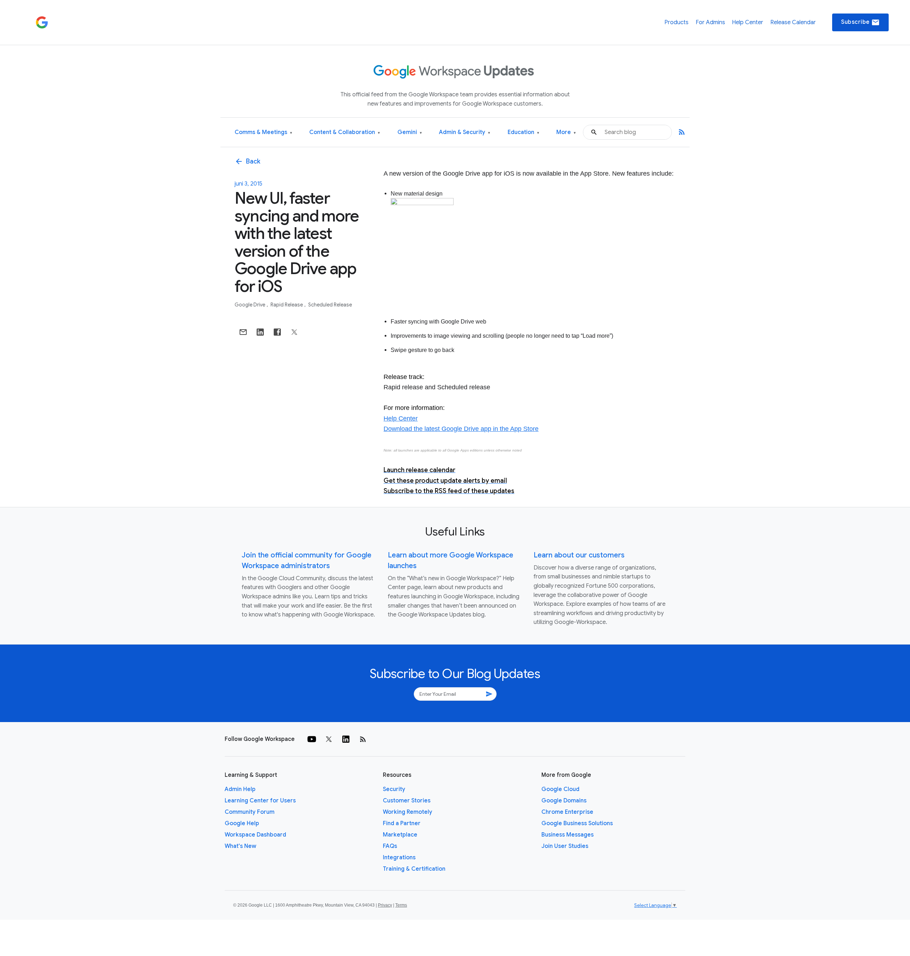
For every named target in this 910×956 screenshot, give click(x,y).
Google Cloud (560, 789)
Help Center (747, 22)
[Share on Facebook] (277, 332)
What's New (240, 846)
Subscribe (860, 22)
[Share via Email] (243, 332)
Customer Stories (406, 800)
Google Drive (250, 304)
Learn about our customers (579, 555)
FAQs (390, 846)
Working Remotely (407, 812)
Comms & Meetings (263, 132)
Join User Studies (564, 846)
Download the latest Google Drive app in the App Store (461, 428)
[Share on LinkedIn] (260, 332)
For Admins (710, 22)
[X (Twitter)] (328, 739)
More (566, 132)
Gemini (409, 132)
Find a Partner (402, 823)
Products (676, 22)
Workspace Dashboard (255, 834)
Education (523, 132)
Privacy (385, 905)
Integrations (399, 857)
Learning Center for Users (260, 800)
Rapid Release (287, 304)
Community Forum (249, 812)
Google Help (242, 823)
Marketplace (400, 834)
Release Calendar (793, 22)
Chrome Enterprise (567, 812)
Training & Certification (414, 868)
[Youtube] (311, 739)
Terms (401, 905)
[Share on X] (294, 332)
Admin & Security (464, 132)
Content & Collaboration (344, 132)
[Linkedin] (345, 739)
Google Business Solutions (577, 823)
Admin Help (240, 789)
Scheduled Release (330, 304)
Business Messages (567, 834)
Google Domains (564, 800)
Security (394, 789)
